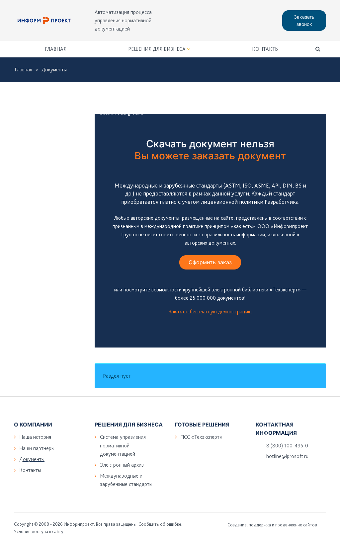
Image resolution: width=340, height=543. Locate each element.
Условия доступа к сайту (38, 531)
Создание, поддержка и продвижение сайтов (272, 524)
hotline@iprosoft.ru (287, 456)
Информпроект (79, 524)
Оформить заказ (210, 262)
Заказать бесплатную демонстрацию (210, 311)
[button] (317, 49)
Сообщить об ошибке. (160, 524)
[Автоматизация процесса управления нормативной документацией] (44, 20)
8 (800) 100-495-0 (287, 445)
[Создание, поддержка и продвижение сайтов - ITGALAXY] (323, 524)
